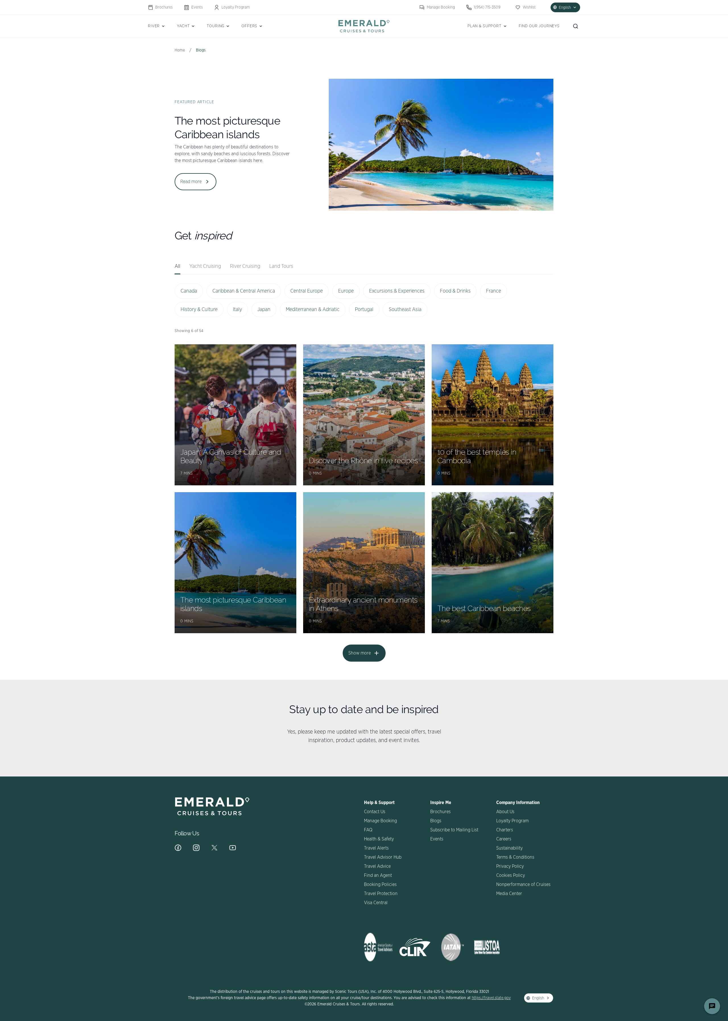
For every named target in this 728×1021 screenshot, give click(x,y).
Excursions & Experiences (397, 291)
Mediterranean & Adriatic (313, 309)
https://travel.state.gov (491, 998)
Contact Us (374, 811)
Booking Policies (380, 884)
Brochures (164, 7)
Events (197, 7)
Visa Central (376, 902)
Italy (237, 309)
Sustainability (509, 848)
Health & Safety (379, 839)
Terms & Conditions (515, 857)
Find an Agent (378, 875)
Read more (191, 181)
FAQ (368, 830)
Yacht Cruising (205, 266)
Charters (504, 830)
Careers (503, 839)
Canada (189, 291)
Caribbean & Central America (243, 291)
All (177, 266)
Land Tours (281, 266)
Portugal (364, 309)
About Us (505, 811)
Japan (263, 309)
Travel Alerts (376, 848)
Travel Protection (381, 893)
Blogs (435, 821)
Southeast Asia (405, 309)
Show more (359, 653)
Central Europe (306, 291)
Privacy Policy (510, 866)
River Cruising (245, 266)
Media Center (509, 893)
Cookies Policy (510, 875)
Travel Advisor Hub (383, 857)
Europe (346, 291)
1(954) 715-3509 (487, 7)
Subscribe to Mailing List (454, 830)
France (493, 291)
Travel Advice (377, 866)
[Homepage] (364, 26)
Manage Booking (441, 7)
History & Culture (199, 309)
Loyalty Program (236, 7)
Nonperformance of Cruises (523, 884)
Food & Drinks (455, 291)
